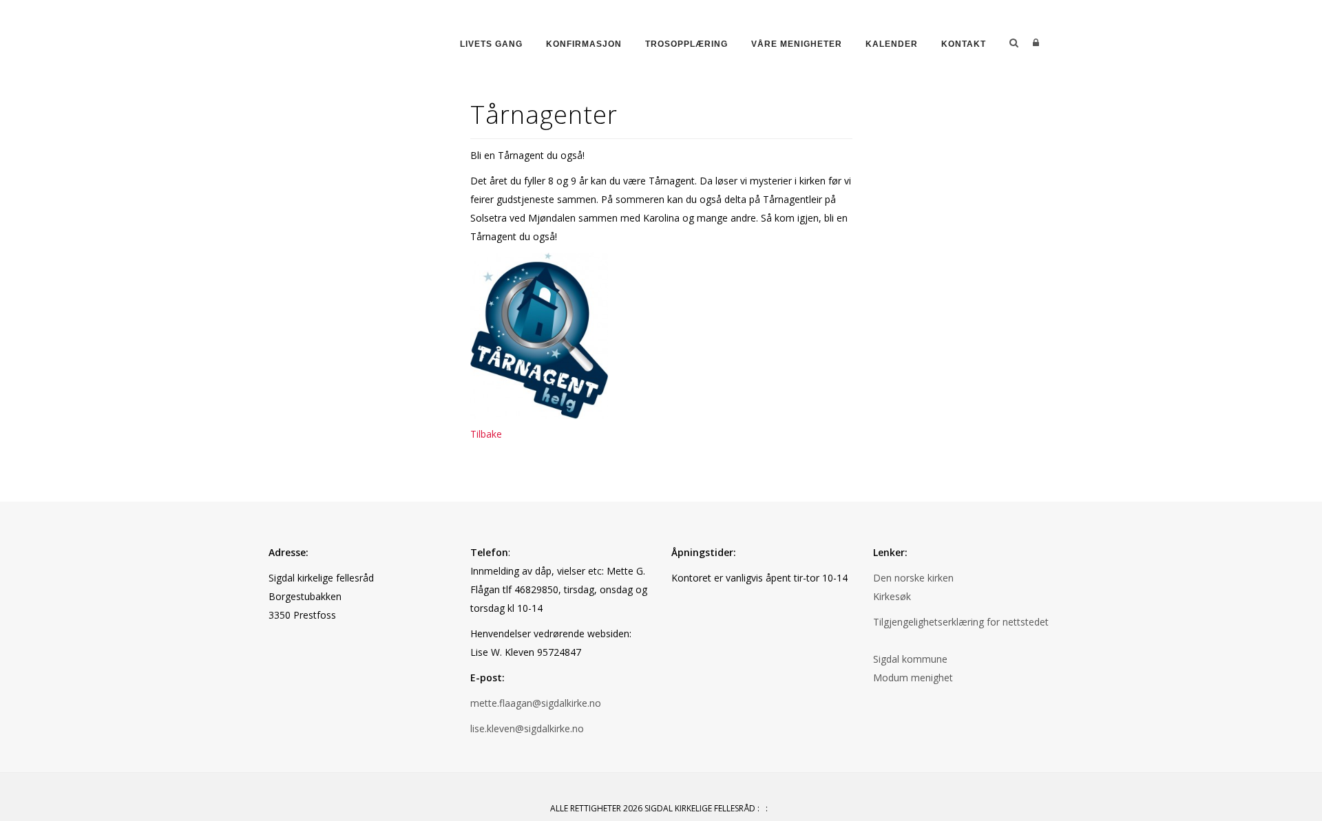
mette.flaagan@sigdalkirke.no (535, 703)
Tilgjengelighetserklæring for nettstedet (961, 621)
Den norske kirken (913, 577)
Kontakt (963, 44)
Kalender (891, 44)
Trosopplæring (686, 44)
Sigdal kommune (910, 658)
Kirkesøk (892, 596)
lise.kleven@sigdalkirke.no (527, 728)
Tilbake (486, 433)
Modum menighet (913, 677)
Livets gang (491, 44)
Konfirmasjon (584, 44)
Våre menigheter (796, 44)
